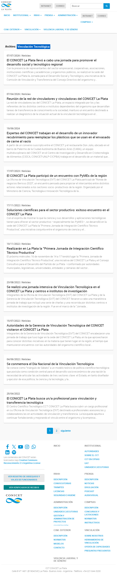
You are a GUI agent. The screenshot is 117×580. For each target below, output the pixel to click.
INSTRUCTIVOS (92, 522)
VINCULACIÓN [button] (32, 29)
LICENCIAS (59, 491)
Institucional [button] (21, 15)
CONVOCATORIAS (62, 483)
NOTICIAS (89, 483)
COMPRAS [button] (86, 21)
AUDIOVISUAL (91, 495)
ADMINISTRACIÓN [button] (67, 15)
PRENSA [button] (49, 15)
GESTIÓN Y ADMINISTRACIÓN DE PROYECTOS (64, 518)
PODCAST (89, 491)
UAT (87, 463)
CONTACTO (59, 547)
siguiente (66, 430)
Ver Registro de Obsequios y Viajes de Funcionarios (24, 478)
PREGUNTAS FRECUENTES (97, 550)
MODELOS (59, 543)
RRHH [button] (37, 15)
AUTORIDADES (92, 451)
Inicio (7, 15)
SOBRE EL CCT (92, 455)
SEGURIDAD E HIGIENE (64, 495)
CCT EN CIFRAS (92, 459)
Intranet (46, 5)
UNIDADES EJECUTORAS (97, 467)
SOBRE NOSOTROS (94, 535)
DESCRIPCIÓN (60, 479)
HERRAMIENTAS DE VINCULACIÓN (94, 541)
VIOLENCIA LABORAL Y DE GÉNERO (61, 29)
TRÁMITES (59, 487)
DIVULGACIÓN (91, 487)
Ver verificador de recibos (24, 487)
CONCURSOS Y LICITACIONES (92, 513)
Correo (60, 5)
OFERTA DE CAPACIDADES (97, 546)
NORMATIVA (91, 518)
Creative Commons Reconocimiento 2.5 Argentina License (22, 461)
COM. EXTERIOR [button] (12, 29)
